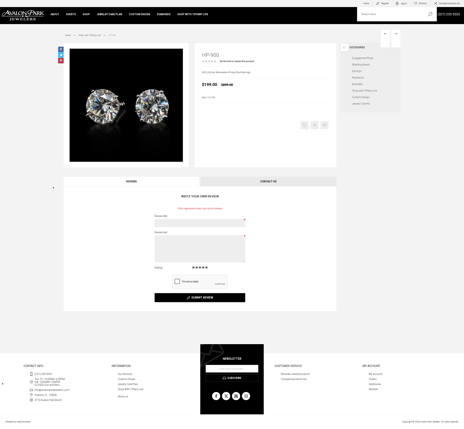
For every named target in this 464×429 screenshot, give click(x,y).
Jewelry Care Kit (361, 103)
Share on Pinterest (61, 60)
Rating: (159, 267)
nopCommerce (23, 421)
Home (366, 3)
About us (123, 396)
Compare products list (449, 3)
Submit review (202, 297)
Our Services (125, 374)
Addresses (375, 384)
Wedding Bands (361, 64)
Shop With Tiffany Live (130, 389)
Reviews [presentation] (131, 181)
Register (385, 3)
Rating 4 (203, 267)
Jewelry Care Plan (128, 384)
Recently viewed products (295, 374)
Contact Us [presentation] (268, 181)
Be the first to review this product (237, 61)
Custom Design (361, 97)
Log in (404, 3)
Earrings (357, 71)
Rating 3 (200, 267)
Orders (373, 379)
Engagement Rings (362, 58)
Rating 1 (193, 267)
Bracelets (357, 84)
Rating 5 (206, 267)
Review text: (161, 232)
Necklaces (358, 77)
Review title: (161, 216)
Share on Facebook (61, 49)
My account (375, 374)
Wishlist (373, 389)
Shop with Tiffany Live (364, 90)
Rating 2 (196, 267)
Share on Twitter (61, 55)
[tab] (131, 181)
